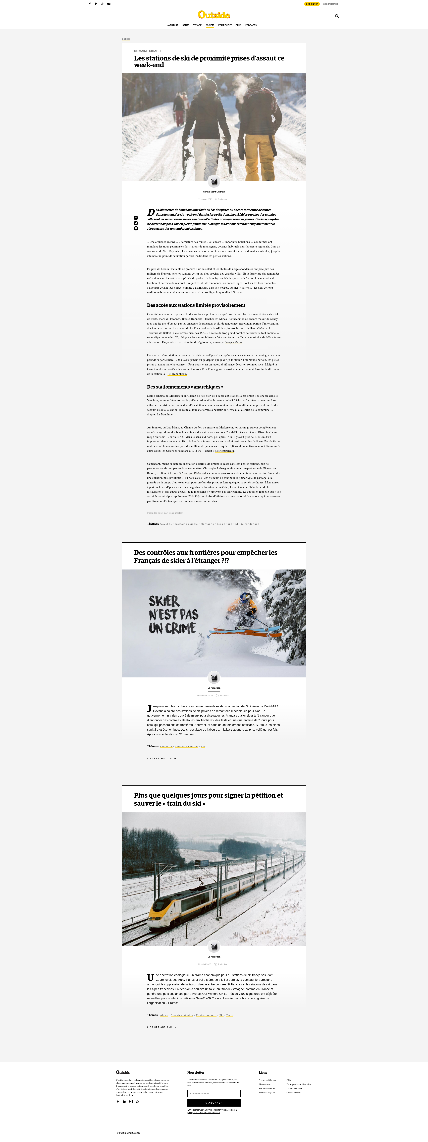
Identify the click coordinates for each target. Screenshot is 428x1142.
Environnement (206, 1015)
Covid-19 (166, 524)
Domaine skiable (148, 51)
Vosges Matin (233, 342)
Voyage (197, 25)
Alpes (164, 1015)
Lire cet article (159, 758)
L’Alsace (236, 292)
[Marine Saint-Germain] (214, 187)
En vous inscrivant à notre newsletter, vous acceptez (212, 1111)
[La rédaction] (214, 683)
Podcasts (251, 25)
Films (238, 25)
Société (210, 25)
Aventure (172, 25)
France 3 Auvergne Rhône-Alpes (190, 473)
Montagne (207, 524)
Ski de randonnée (247, 524)
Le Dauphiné (165, 414)
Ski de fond (225, 524)
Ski (203, 746)
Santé (185, 25)
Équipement (225, 25)
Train (229, 1015)
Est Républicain (177, 374)
